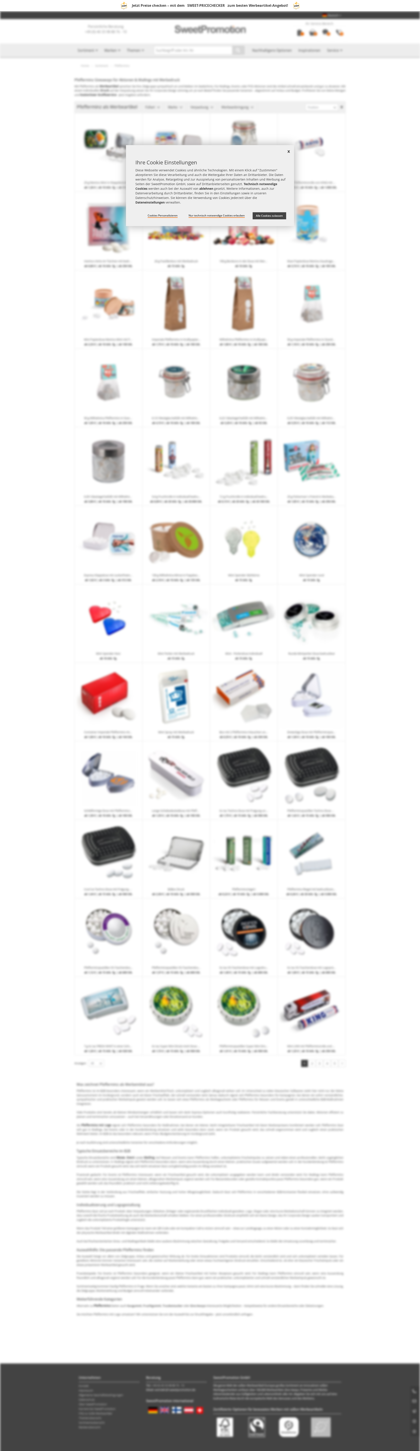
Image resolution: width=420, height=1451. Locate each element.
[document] (210, 185)
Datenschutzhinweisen (152, 198)
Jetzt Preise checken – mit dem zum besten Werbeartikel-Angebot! (210, 5)
